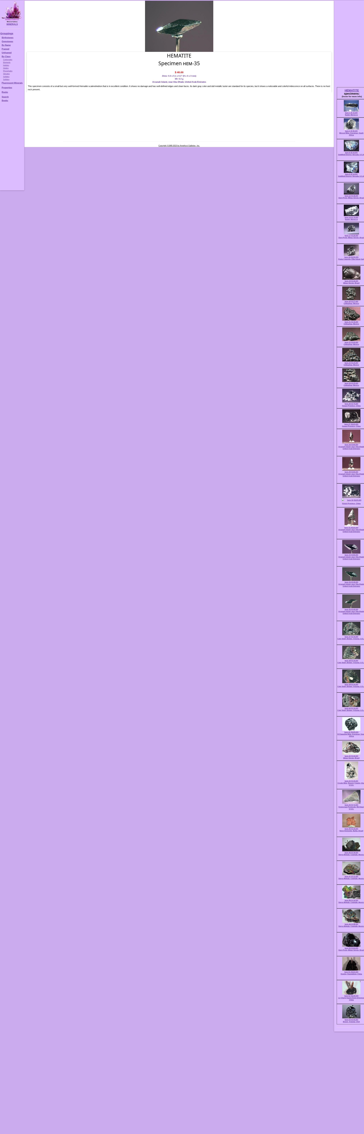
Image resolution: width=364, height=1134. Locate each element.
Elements (6, 62)
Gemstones (7, 41)
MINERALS (12, 24)
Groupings (6, 33)
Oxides (6, 68)
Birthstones (7, 37)
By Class (6, 56)
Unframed (7, 52)
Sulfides (6, 80)
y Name (7, 45)
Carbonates (7, 60)
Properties (7, 87)
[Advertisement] (11, 147)
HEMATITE (352, 90)
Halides (6, 65)
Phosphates (7, 71)
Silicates (6, 74)
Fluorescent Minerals (12, 83)
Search (5, 97)
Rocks (5, 92)
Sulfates (6, 77)
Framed (5, 49)
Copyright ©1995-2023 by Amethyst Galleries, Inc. (179, 146)
